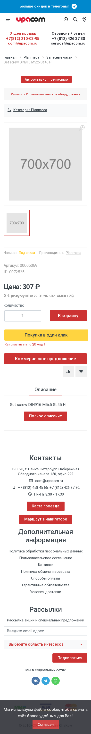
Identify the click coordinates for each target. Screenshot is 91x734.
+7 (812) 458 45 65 (33, 487)
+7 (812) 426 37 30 (68, 38)
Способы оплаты (45, 578)
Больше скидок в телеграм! (46, 6)
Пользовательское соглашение (45, 558)
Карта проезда (45, 506)
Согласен (46, 724)
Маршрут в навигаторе (45, 519)
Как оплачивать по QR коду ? (25, 344)
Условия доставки (45, 592)
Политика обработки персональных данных (45, 551)
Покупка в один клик (46, 334)
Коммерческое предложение (45, 358)
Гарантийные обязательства (45, 585)
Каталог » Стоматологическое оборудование (45, 94)
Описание (45, 389)
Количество (14, 305)
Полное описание (45, 416)
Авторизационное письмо (46, 79)
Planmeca (31, 57)
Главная (10, 57)
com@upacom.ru (22, 43)
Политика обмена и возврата (45, 571)
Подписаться (70, 658)
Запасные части (59, 57)
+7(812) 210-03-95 (22, 38)
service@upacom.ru (68, 43)
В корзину (68, 315)
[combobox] (45, 644)
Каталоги (45, 565)
